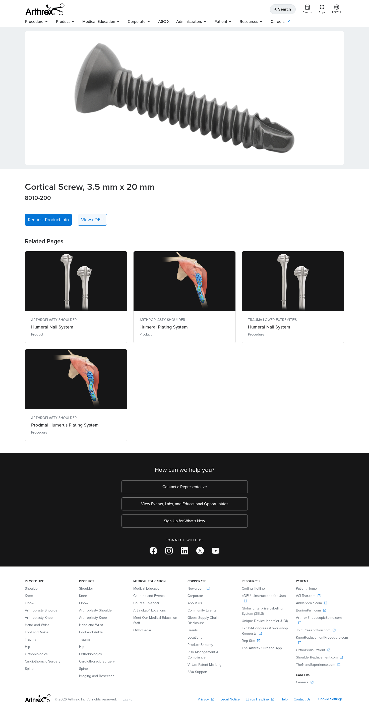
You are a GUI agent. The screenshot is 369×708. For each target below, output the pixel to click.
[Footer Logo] (38, 698)
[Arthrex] (45, 9)
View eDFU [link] (92, 219)
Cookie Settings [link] (330, 699)
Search (282, 9)
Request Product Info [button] (48, 219)
